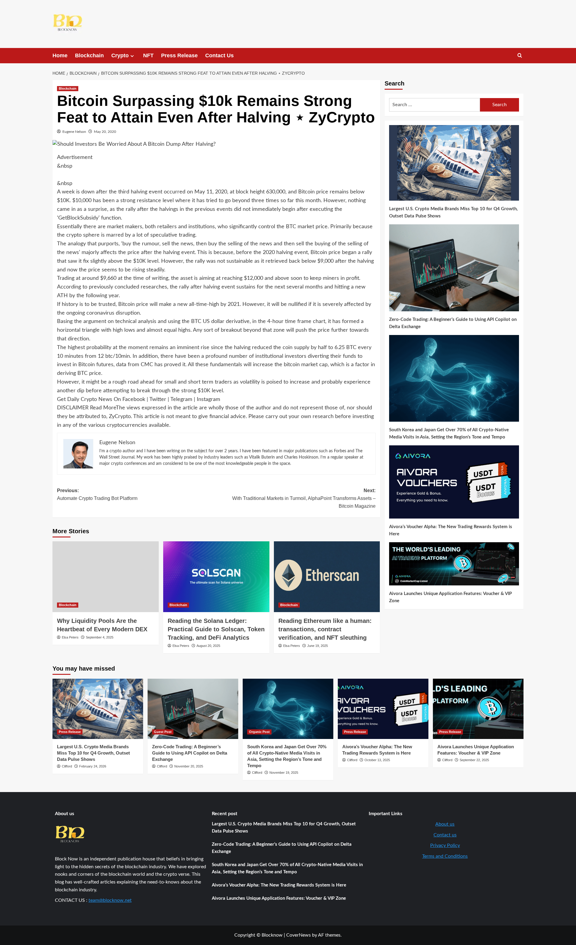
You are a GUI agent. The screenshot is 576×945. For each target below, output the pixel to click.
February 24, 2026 (92, 766)
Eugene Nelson (74, 131)
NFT (148, 55)
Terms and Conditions (445, 856)
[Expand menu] (132, 55)
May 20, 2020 (105, 131)
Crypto (120, 55)
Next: (304, 498)
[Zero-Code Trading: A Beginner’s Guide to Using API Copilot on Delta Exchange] (193, 709)
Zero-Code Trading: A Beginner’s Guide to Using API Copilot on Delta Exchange (453, 323)
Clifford (67, 766)
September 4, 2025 (99, 637)
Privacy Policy (445, 845)
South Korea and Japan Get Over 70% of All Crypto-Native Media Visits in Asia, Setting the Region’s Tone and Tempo (449, 433)
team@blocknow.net (110, 900)
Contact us (445, 835)
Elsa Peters (70, 637)
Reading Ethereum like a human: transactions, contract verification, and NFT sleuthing (325, 629)
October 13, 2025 (377, 760)
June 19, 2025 (317, 645)
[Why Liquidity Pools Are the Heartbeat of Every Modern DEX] (105, 576)
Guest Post (163, 732)
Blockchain (89, 55)
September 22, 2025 (474, 760)
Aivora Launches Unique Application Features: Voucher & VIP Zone (450, 597)
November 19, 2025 (283, 772)
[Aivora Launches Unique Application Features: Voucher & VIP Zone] (478, 709)
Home (60, 55)
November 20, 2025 (188, 766)
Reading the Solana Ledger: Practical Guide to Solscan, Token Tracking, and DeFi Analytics (216, 629)
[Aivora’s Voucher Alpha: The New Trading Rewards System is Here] (383, 709)
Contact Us (219, 55)
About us (444, 824)
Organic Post (259, 732)
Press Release (179, 55)
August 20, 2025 (208, 645)
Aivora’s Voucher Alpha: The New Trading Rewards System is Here (450, 530)
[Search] (520, 55)
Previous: (97, 494)
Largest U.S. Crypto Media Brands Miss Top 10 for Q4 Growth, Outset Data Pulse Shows (453, 212)
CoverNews (298, 935)
